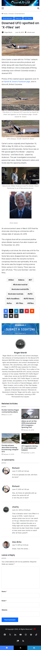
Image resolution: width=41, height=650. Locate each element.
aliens (21, 280)
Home (5, 13)
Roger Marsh (8, 32)
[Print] (16, 316)
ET (31, 280)
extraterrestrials (16, 294)
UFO (30, 294)
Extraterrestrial (20, 284)
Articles (11, 13)
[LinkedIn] (16, 311)
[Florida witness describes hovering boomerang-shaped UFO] (11, 438)
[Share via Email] (11, 316)
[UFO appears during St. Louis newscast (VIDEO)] (30, 438)
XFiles (31, 303)
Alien (12, 280)
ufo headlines (13, 298)
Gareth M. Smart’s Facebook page (17, 82)
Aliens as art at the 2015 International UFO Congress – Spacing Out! (29, 424)
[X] (11, 311)
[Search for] (38, 8)
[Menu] (3, 8)
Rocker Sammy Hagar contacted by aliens (10, 411)
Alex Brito (16, 542)
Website (4, 610)
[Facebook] (6, 311)
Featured (18, 18)
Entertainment (20, 13)
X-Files (20, 303)
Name (4, 591)
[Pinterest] (27, 311)
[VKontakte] (6, 316)
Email (4, 601)
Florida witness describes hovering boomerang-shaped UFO (10, 448)
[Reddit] (32, 311)
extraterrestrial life (21, 289)
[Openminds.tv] (20, 3)
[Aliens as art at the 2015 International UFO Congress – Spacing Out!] (30, 414)
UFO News (28, 18)
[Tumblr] (21, 311)
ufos (10, 303)
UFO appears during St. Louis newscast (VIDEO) (29, 448)
